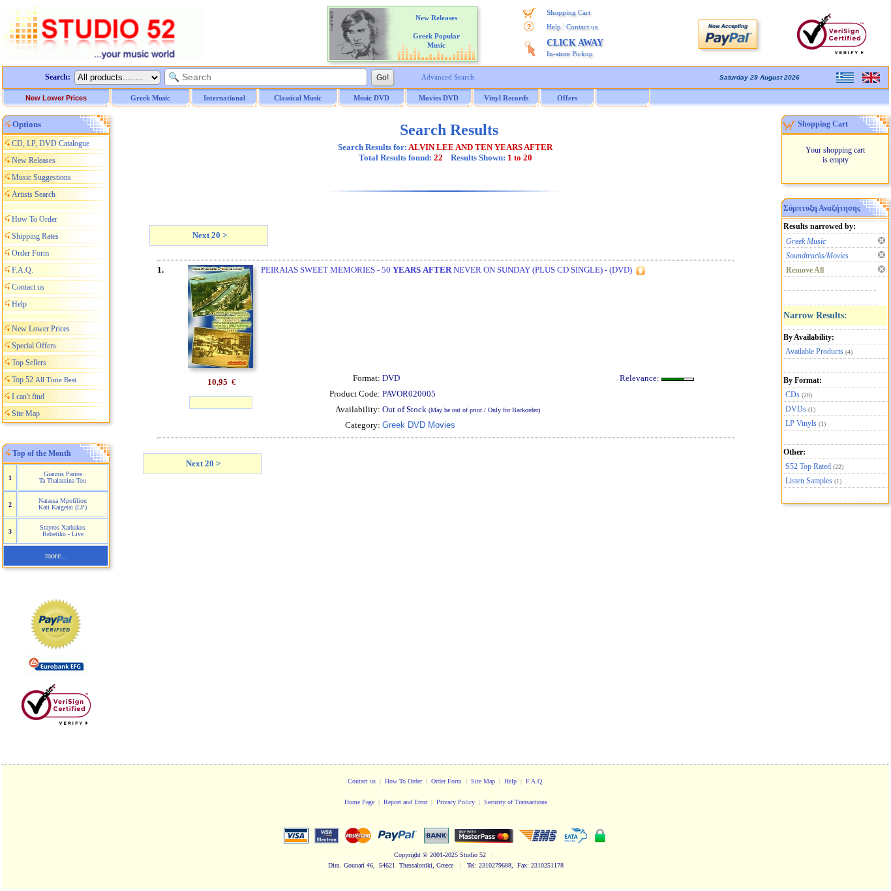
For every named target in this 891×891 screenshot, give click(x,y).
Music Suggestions (41, 177)
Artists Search (33, 194)
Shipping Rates (35, 236)
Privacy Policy (455, 802)
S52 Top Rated (808, 466)
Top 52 (44, 379)
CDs (792, 394)
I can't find (28, 396)
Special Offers (34, 345)
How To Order (34, 219)
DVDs (795, 409)
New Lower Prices (56, 98)
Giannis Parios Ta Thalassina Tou (62, 477)
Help (554, 27)
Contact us (581, 27)
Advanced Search (447, 77)
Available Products (814, 351)
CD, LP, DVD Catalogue (50, 143)
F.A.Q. (22, 270)
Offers (567, 98)
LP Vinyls (801, 423)
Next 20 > (209, 235)
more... (56, 555)
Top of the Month (41, 453)
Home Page (359, 802)
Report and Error (405, 802)
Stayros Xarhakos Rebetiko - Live (62, 530)
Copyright (407, 854)
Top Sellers (29, 362)
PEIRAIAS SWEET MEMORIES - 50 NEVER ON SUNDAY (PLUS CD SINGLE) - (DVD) (446, 270)
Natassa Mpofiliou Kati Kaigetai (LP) (62, 504)
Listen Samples (808, 480)
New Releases (33, 160)
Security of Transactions (515, 802)
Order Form (30, 253)
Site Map (26, 413)
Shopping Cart (568, 12)
